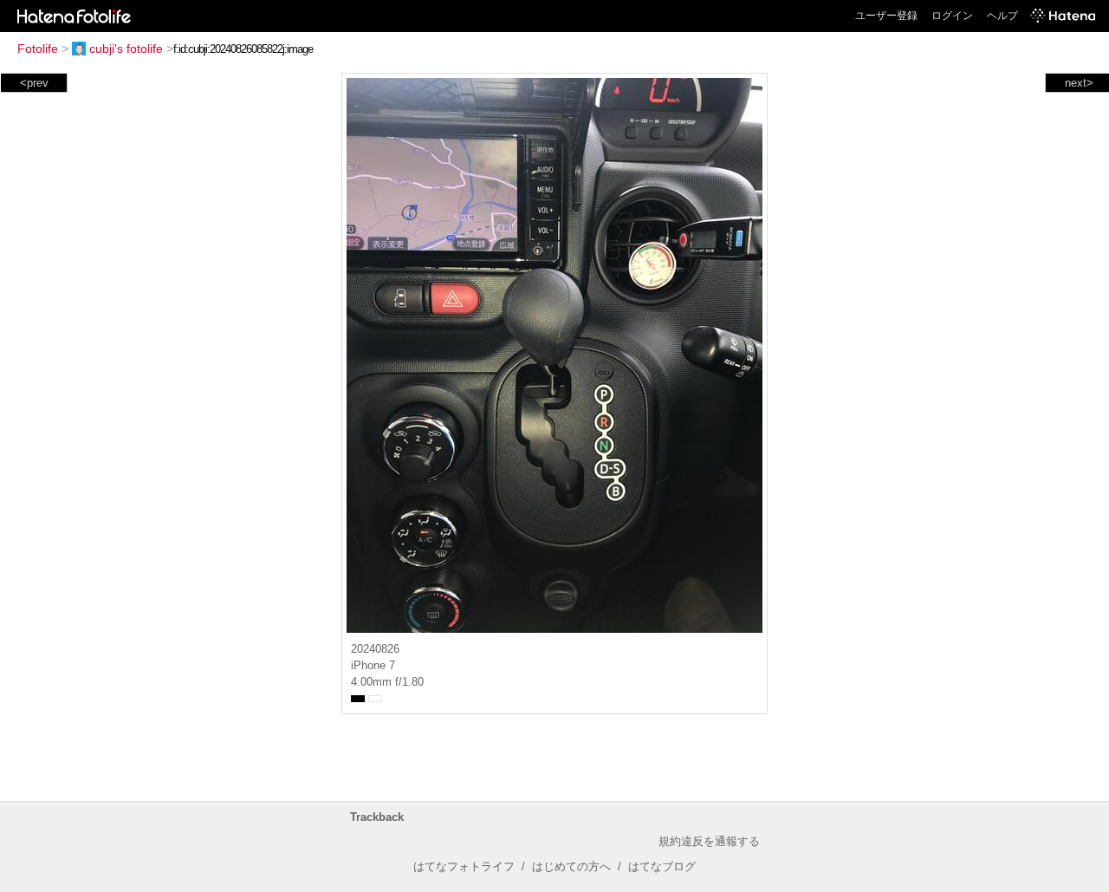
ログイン (952, 16)
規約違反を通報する (709, 841)
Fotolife (37, 48)
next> (1079, 82)
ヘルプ (1002, 16)
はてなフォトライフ (464, 866)
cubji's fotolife (126, 48)
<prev (34, 82)
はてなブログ (662, 866)
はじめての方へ (571, 866)
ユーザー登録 (886, 16)
